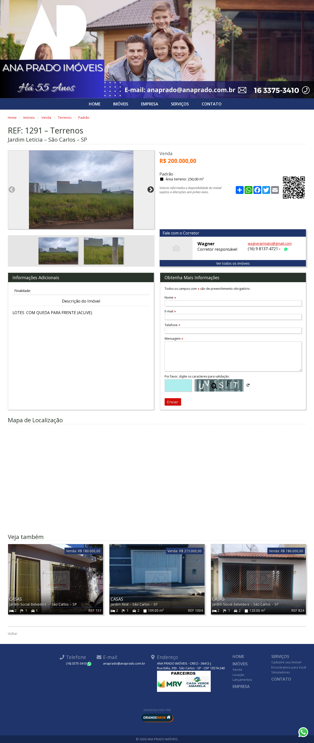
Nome (170, 297)
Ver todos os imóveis (233, 263)
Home (94, 104)
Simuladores (280, 672)
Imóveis (120, 104)
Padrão (83, 117)
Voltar (12, 633)
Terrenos (65, 117)
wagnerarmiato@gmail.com (270, 243)
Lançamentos (242, 679)
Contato (212, 104)
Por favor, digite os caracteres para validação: (197, 376)
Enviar (172, 401)
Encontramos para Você (288, 667)
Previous (11, 189)
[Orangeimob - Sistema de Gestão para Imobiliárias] (157, 718)
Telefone (172, 325)
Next (150, 189)
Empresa (149, 104)
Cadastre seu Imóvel (286, 662)
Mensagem (174, 338)
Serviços (180, 104)
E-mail (170, 311)
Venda (46, 117)
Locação (238, 674)
